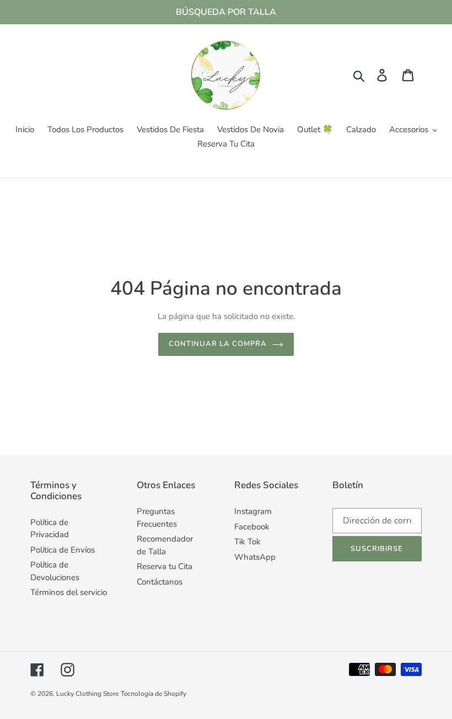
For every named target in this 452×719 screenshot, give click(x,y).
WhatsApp (255, 557)
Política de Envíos (62, 549)
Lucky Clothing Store (87, 693)
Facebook (252, 526)
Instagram (253, 511)
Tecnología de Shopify (153, 693)
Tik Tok (247, 541)
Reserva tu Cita (164, 566)
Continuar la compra (218, 344)
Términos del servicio (68, 592)
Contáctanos (159, 581)
